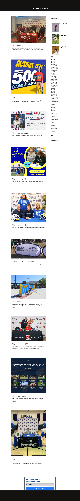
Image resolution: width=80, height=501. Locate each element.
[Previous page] (24, 473)
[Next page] (32, 473)
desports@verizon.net (55, 2)
